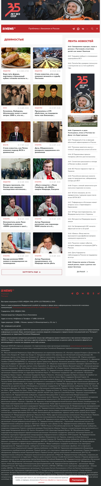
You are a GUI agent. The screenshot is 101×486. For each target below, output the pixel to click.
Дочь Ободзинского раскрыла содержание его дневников (47, 150)
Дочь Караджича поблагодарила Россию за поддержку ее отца (82, 255)
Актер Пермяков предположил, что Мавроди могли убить (45, 261)
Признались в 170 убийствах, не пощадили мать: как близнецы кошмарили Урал (46, 114)
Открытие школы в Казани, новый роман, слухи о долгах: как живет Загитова (82, 264)
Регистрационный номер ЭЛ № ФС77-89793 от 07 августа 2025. (36, 307)
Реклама (4, 296)
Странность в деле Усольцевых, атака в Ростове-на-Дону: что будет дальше (81, 132)
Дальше (81, 272)
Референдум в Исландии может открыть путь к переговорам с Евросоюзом (82, 204)
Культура (38, 145)
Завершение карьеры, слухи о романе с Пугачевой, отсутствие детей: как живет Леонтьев (82, 48)
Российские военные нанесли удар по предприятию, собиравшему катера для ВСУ (82, 178)
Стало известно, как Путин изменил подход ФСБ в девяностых (15, 150)
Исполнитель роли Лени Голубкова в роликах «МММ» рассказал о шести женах (15, 225)
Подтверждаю (78, 480)
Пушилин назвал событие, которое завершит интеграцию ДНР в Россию (82, 245)
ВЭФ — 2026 (51, 28)
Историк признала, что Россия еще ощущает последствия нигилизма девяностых (14, 188)
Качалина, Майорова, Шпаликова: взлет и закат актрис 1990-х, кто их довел (15, 114)
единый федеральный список (81, 346)
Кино (5, 108)
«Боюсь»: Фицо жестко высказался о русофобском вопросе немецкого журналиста (82, 235)
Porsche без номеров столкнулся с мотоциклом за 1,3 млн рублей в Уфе (82, 65)
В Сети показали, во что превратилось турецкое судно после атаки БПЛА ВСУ (82, 195)
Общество (7, 71)
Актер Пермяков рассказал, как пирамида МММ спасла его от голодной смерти (46, 225)
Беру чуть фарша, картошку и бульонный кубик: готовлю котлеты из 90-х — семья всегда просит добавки (15, 78)
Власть (5, 145)
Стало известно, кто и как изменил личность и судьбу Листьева (47, 76)
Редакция (5, 294)
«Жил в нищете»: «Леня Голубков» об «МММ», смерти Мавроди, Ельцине (47, 187)
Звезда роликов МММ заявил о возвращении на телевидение (15, 261)
